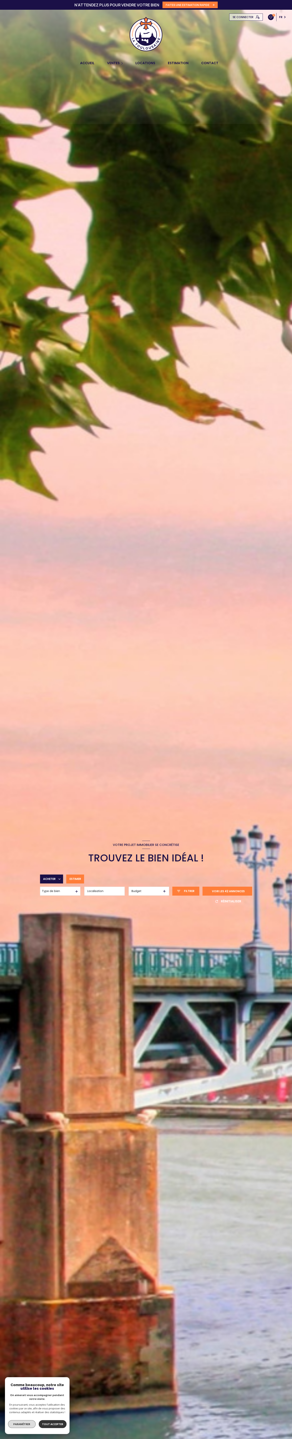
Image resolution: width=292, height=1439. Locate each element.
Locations (145, 63)
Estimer (75, 879)
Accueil (87, 63)
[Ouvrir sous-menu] (122, 63)
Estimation (178, 63)
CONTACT (209, 63)
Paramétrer (22, 1424)
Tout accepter (52, 1424)
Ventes (113, 63)
